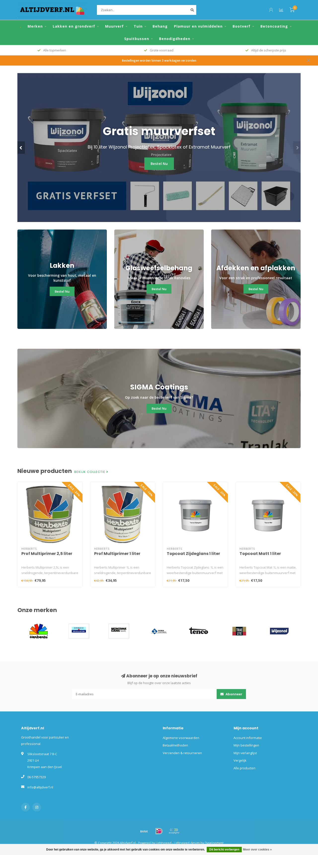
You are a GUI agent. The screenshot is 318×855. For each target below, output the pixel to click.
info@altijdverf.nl (40, 787)
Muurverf (114, 26)
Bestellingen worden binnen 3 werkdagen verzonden (159, 60)
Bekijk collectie (90, 472)
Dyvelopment (214, 843)
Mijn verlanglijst (245, 753)
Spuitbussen (136, 38)
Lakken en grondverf (74, 26)
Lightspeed (163, 843)
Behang (160, 26)
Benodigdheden (174, 38)
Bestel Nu (159, 163)
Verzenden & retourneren (182, 753)
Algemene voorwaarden (181, 738)
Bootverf (241, 26)
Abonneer (233, 694)
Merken (35, 26)
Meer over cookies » (257, 849)
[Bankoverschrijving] (144, 831)
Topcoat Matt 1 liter (260, 553)
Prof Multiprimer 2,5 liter (46, 553)
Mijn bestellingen (246, 745)
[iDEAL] (159, 831)
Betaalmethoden (175, 745)
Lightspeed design (187, 843)
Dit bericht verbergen (224, 849)
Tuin (138, 26)
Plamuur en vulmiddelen (198, 26)
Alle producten (244, 768)
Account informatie (248, 738)
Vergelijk (240, 760)
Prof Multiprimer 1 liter (117, 553)
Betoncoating (274, 26)
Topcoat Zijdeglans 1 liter (193, 553)
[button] (21, 147)
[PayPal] (174, 831)
